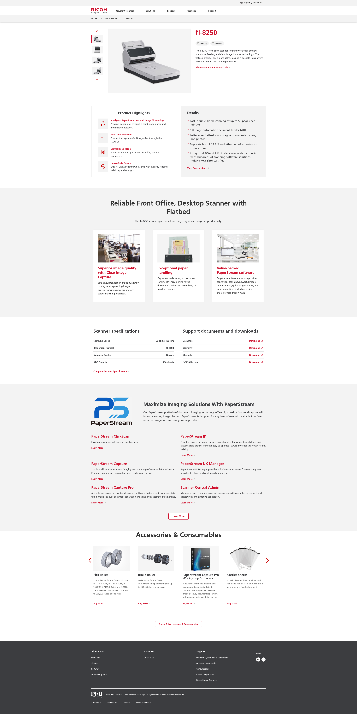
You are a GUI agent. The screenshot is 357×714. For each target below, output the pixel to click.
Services (171, 11)
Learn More (98, 447)
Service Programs (99, 674)
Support (212, 11)
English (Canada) (251, 2)
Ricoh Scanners (111, 18)
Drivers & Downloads (205, 663)
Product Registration (205, 674)
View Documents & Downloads (212, 67)
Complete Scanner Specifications (110, 371)
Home (94, 18)
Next (97, 79)
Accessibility (96, 702)
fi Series (94, 663)
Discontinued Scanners (206, 680)
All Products (97, 651)
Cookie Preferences (143, 702)
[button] (97, 39)
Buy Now (99, 603)
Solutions (150, 11)
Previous (97, 31)
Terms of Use (112, 702)
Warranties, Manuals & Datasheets (212, 657)
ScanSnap (95, 657)
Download (254, 340)
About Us (149, 651)
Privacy (127, 702)
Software (95, 669)
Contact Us (149, 657)
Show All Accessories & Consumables (178, 624)
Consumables (202, 669)
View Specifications (197, 168)
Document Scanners (124, 11)
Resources (191, 11)
